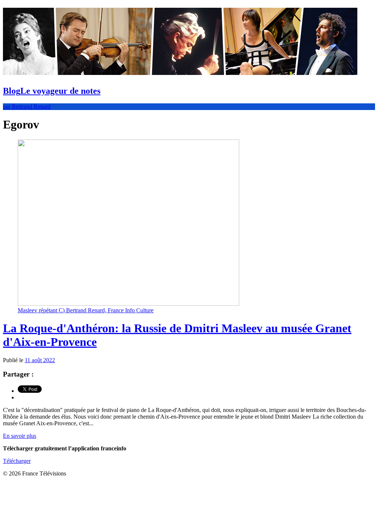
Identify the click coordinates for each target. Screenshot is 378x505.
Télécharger (17, 461)
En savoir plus (19, 436)
